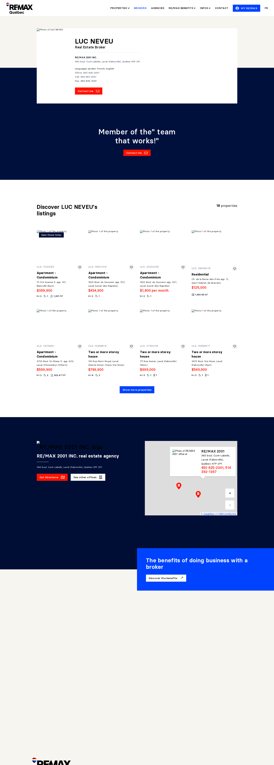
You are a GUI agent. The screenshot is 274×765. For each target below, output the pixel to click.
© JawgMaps (207, 513)
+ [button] (230, 493)
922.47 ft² (60, 375)
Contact (221, 8)
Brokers (140, 8)
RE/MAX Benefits (181, 8)
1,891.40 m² (201, 294)
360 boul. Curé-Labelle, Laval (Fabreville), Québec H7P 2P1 (107, 61)
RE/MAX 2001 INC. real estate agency (78, 456)
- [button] (230, 505)
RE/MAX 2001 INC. (86, 57)
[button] (178, 486)
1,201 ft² (58, 296)
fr (266, 8)
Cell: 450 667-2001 (85, 76)
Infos (204, 8)
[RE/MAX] (19, 8)
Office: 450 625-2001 (87, 72)
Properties (119, 8)
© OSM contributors (226, 513)
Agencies (157, 8)
